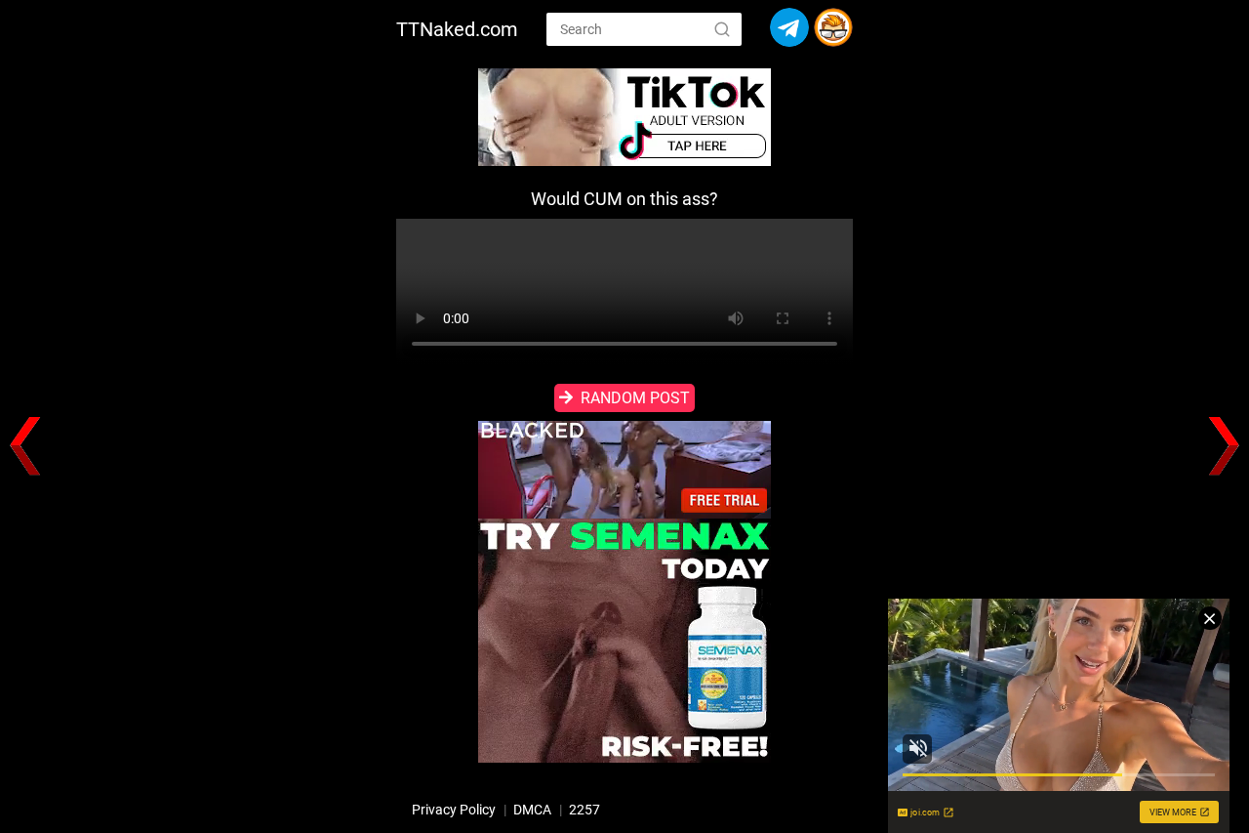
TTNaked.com (457, 29)
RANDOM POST (635, 398)
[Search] (722, 28)
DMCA (532, 809)
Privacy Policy (454, 809)
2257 (584, 809)
